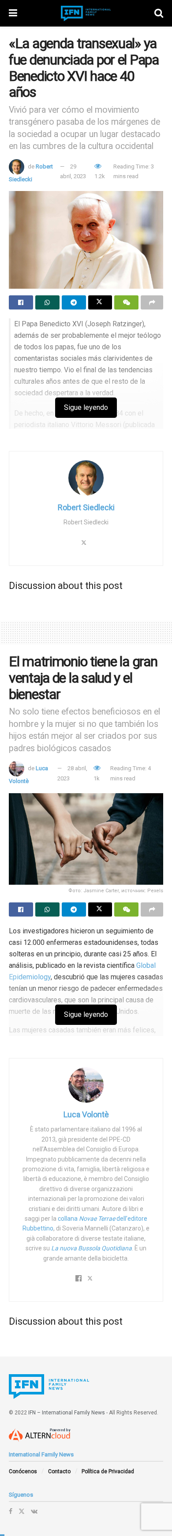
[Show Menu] (13, 13)
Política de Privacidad (108, 1471)
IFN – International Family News (66, 1413)
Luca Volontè (86, 1114)
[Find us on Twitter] (22, 1511)
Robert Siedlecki (86, 507)
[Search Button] (158, 13)
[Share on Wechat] (126, 302)
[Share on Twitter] (100, 302)
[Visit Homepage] (86, 13)
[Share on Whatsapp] (47, 302)
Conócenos (23, 1471)
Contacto (59, 1471)
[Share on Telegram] (74, 302)
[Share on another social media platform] (152, 302)
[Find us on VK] (34, 1511)
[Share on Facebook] (21, 302)
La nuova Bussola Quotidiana (91, 1248)
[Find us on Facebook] (10, 1511)
